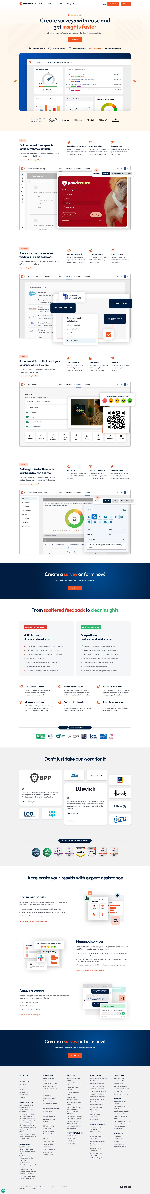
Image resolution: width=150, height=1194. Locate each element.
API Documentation (120, 1146)
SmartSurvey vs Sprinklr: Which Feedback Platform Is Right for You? (27, 1136)
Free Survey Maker (120, 1081)
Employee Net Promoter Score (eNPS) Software (74, 1117)
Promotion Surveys (49, 1116)
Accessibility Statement (33, 1187)
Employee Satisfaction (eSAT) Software (74, 1122)
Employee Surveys (48, 1154)
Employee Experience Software (73, 1084)
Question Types (117, 173)
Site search (22, 1097)
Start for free (113, 4)
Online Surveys (71, 1136)
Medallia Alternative (96, 1104)
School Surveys (47, 1128)
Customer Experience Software (73, 1079)
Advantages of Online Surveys (120, 1102)
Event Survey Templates (97, 1141)
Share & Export (126, 501)
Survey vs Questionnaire (121, 1114)
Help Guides (117, 1136)
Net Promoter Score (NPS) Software (75, 1103)
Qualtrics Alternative (96, 1081)
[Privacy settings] (3, 1191)
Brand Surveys (47, 1111)
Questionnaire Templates (122, 1089)
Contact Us (65, 1187)
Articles (116, 1141)
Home (21, 1079)
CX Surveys (46, 1081)
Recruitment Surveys (49, 1098)
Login (104, 4)
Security (22, 1089)
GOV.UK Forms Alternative (95, 1116)
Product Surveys (48, 1114)
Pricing (69, 4)
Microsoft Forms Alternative (95, 1111)
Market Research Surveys (51, 1108)
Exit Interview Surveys (50, 1103)
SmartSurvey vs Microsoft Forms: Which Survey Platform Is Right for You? (27, 1123)
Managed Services (72, 1099)
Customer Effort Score (50, 1083)
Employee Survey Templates (95, 1133)
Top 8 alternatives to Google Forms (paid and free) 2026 (26, 1158)
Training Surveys (48, 1101)
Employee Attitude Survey (122, 1124)
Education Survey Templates (95, 1149)
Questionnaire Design (120, 1086)
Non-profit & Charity (49, 1144)
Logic (129, 173)
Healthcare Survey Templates (96, 1145)
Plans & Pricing (24, 1081)
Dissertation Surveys (49, 1134)
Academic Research (49, 1131)
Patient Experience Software (73, 1088)
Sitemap (22, 1187)
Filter (115, 501)
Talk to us (125, 4)
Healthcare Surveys (49, 1141)
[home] (29, 4)
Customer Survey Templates (95, 1128)
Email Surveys (71, 1144)
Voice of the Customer (50, 1086)
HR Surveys (46, 1095)
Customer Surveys (48, 1078)
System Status (23, 1092)
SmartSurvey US (24, 1095)
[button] (42, 4)
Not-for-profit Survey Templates (96, 1154)
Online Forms (118, 1091)
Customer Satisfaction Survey (50, 1090)
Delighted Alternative (97, 1083)
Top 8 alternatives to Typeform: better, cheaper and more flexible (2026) (27, 1172)
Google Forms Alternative (98, 1094)
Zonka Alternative (95, 1102)
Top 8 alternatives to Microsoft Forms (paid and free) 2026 (27, 1165)
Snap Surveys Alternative (98, 1091)
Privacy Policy (46, 1187)
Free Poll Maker (119, 1083)
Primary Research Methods (119, 1107)
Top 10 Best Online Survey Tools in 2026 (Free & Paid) (27, 1177)
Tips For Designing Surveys (122, 1121)
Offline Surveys (71, 1138)
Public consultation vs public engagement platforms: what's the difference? (26, 1108)
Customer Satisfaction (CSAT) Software (74, 1108)
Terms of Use (56, 1187)
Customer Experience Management (120, 1127)
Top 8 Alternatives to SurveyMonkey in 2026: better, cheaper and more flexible (27, 1150)
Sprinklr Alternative (96, 1107)
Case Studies (118, 1139)
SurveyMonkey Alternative (98, 1078)
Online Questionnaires (121, 1094)
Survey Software (119, 1078)
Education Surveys (48, 1126)
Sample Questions (119, 1144)
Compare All (94, 1119)
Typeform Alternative (97, 1086)
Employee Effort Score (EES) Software (74, 1127)
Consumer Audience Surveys (49, 1120)
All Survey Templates (96, 1158)
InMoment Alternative (97, 1099)
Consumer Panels (72, 1097)
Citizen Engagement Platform (73, 1093)
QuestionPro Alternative (97, 1096)
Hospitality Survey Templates (95, 1137)
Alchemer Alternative (97, 1089)
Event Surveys (47, 1152)
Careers (21, 1087)
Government (47, 1147)
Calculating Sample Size (121, 1111)
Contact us (22, 1084)
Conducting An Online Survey (120, 1117)
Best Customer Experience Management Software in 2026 (27, 1130)
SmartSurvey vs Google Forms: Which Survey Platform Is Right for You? (27, 1116)
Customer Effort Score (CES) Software (74, 1113)
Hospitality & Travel (49, 1149)
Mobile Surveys (71, 1141)
